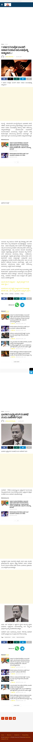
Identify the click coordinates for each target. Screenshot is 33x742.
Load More (16, 361)
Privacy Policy (25, 735)
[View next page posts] (18, 162)
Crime (6, 44)
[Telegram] (31, 372)
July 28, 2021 (19, 56)
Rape (22, 293)
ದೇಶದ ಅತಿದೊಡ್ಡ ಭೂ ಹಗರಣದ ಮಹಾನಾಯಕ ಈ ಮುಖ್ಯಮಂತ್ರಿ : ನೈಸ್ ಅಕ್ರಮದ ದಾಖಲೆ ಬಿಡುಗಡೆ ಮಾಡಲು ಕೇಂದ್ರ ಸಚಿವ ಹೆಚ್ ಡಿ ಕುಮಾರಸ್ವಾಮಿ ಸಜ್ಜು (21, 353)
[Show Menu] (2, 4)
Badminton (7, 637)
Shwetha (13, 323)
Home (2, 44)
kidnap (11, 293)
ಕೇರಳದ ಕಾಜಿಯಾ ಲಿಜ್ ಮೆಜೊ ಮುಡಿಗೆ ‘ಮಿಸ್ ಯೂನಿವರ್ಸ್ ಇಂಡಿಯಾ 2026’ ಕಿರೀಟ (19, 154)
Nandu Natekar (20, 637)
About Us (9, 735)
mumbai (17, 293)
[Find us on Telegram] (14, 718)
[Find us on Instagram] (10, 718)
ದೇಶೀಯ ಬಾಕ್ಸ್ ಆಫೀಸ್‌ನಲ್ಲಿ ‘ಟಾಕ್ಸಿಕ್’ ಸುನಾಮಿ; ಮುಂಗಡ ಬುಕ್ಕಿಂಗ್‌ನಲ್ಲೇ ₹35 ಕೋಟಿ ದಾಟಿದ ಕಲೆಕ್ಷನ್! (20, 335)
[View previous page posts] (15, 162)
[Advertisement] (16, 25)
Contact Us (16, 735)
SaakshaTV (7, 737)
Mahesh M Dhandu (10, 421)
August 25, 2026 (13, 150)
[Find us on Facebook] (2, 718)
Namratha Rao (9, 56)
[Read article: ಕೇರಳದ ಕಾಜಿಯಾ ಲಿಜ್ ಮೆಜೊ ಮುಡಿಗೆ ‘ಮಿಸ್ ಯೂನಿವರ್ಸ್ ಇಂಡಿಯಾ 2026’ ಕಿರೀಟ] (4, 155)
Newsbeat (7, 411)
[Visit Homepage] (7, 4)
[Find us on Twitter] (6, 718)
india (13, 637)
